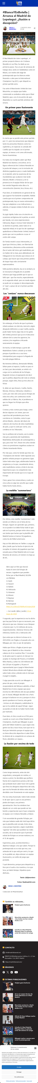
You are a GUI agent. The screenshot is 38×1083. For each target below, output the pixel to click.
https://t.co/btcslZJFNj (14, 606)
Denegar (19, 1072)
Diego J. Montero (12, 28)
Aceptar (19, 1067)
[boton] (4, 3)
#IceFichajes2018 (28, 606)
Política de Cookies (10, 1081)
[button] (35, 1048)
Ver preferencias (19, 1077)
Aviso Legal (29, 1081)
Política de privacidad (21, 1081)
